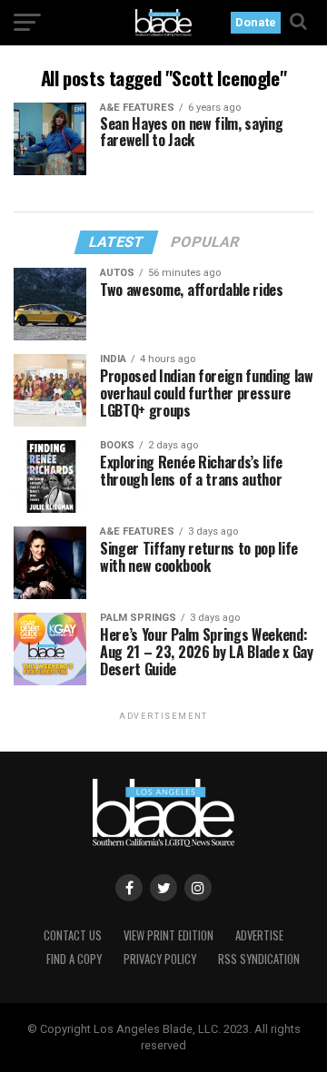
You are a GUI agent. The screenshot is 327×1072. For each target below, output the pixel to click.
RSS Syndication (259, 959)
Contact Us (73, 935)
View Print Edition (168, 935)
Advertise (259, 935)
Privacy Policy (160, 959)
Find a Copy (74, 959)
